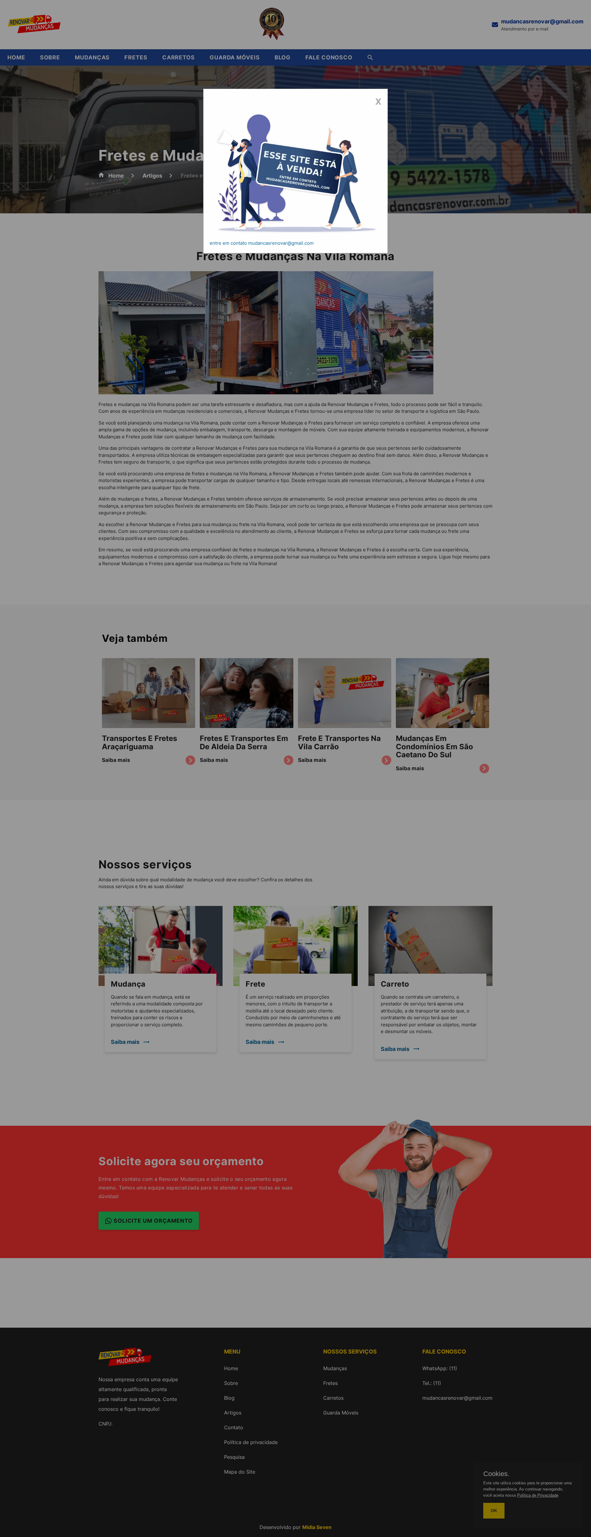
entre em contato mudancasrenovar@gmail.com (262, 243)
